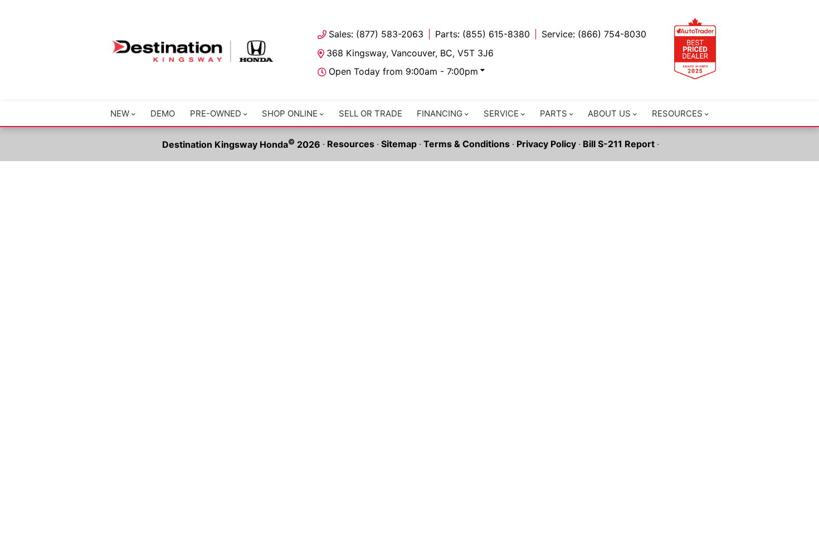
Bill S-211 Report (619, 143)
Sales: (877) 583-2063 (376, 34)
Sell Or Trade (370, 113)
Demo (162, 113)
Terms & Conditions (466, 143)
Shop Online (290, 113)
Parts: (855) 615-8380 (482, 34)
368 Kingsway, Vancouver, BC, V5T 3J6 (410, 53)
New (119, 113)
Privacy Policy (546, 143)
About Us (609, 113)
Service (501, 113)
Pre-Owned (215, 113)
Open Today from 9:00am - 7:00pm (403, 71)
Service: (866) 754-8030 (594, 34)
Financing (439, 113)
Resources (677, 113)
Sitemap (399, 143)
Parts (553, 113)
